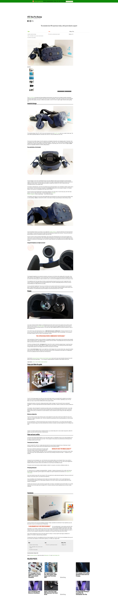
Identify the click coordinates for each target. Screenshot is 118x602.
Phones (55, 1)
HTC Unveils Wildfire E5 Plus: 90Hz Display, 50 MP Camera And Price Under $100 (50, 575)
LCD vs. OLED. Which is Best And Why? (39, 361)
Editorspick (46, 555)
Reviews (45, 1)
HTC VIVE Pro (31, 97)
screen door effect (40, 326)
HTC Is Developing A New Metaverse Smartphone (34, 592)
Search (65, 1)
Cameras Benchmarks (50, 1)
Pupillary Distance (52, 231)
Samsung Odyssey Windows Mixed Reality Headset (41, 358)
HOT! (59, 1)
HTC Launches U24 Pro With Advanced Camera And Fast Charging (82, 574)
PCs (57, 1)
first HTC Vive (56, 133)
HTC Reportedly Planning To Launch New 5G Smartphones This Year (82, 593)
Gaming (31, 555)
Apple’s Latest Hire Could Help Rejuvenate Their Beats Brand (51, 593)
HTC (49, 555)
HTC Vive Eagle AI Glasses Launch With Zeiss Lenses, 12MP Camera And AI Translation (34, 575)
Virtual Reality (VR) (55, 555)
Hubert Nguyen (30, 18)
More (62, 1)
